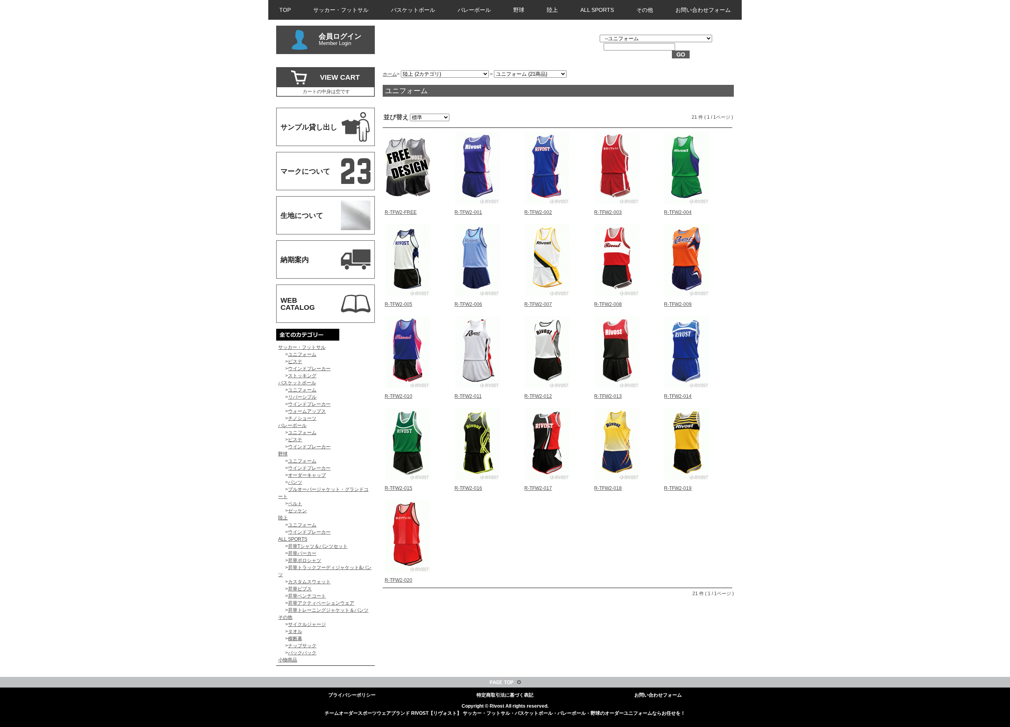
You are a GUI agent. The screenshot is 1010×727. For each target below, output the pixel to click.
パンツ (295, 482)
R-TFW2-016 (468, 488)
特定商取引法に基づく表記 (505, 695)
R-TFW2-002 (538, 212)
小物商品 (287, 660)
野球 (518, 10)
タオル (295, 631)
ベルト (295, 503)
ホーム (390, 74)
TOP (285, 10)
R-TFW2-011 (468, 396)
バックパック (302, 653)
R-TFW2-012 (538, 396)
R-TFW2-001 (468, 212)
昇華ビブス (300, 589)
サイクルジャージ (307, 624)
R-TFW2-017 (538, 488)
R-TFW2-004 (678, 212)
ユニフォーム (302, 354)
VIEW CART (340, 77)
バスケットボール (413, 10)
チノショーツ (302, 418)
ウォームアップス (307, 411)
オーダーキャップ (307, 475)
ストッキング (302, 375)
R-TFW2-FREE (401, 212)
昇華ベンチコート (307, 596)
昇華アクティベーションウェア (321, 603)
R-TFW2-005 (398, 304)
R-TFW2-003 (608, 212)
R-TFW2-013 (608, 396)
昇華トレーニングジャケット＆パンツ (328, 610)
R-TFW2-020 (398, 580)
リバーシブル (302, 397)
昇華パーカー (302, 553)
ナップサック (302, 645)
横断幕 (295, 638)
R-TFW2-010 (398, 396)
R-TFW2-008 (608, 304)
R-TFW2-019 (678, 488)
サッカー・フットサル (340, 10)
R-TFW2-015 (398, 488)
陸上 (552, 10)
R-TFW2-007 (538, 304)
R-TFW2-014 (678, 396)
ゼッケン (297, 510)
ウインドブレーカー (309, 368)
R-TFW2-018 (608, 488)
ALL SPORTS (597, 10)
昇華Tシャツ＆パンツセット (318, 546)
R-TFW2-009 (678, 304)
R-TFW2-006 (468, 304)
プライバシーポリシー (352, 695)
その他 (644, 10)
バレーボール (474, 10)
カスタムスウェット (309, 582)
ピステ (295, 361)
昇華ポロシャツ (304, 560)
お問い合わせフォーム (703, 10)
